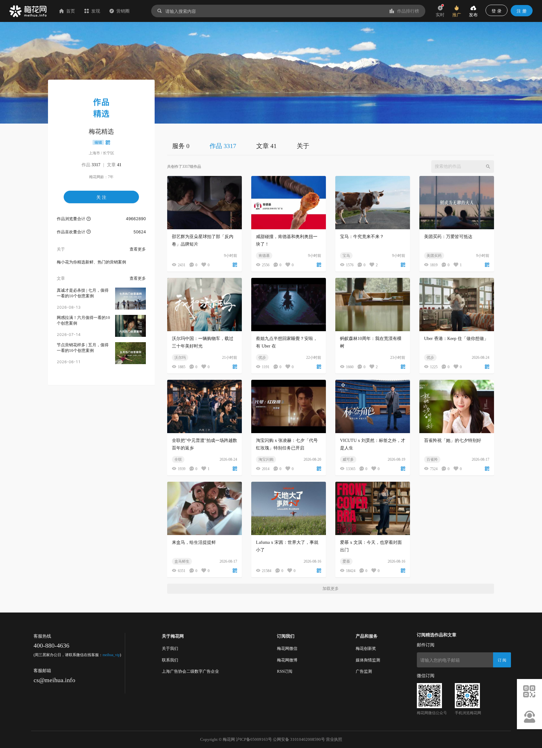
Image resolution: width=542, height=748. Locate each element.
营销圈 (123, 10)
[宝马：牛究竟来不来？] (372, 202)
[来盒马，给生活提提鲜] (204, 508)
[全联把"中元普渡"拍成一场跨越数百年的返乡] (204, 406)
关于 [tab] (303, 145)
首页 (70, 10)
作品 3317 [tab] (223, 145)
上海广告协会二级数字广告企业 (190, 671)
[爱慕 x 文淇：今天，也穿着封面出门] (372, 508)
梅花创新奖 (366, 648)
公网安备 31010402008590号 (299, 739)
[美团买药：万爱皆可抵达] (456, 202)
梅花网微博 (287, 660)
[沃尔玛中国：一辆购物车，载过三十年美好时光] (204, 304)
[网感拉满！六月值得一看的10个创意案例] (130, 326)
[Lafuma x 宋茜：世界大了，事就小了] (288, 508)
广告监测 (364, 671)
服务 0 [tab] (180, 145)
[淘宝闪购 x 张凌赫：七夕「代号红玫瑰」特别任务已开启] (288, 406)
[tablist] (330, 145)
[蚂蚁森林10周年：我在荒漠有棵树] (372, 304)
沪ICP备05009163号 (254, 739)
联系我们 (170, 660)
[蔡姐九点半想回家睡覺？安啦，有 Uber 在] (288, 304)
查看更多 (138, 249)
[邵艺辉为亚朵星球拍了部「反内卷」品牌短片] (204, 202)
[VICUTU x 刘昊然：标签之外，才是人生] (372, 406)
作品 (91, 164)
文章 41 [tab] (266, 145)
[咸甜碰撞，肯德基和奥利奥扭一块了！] (288, 202)
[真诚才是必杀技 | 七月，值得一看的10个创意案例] (130, 299)
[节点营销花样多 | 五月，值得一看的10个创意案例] (130, 353)
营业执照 (334, 739)
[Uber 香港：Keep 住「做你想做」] (456, 304)
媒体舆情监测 (368, 660)
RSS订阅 (284, 671)
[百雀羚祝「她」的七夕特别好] (456, 406)
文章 (114, 164)
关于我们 (170, 648)
